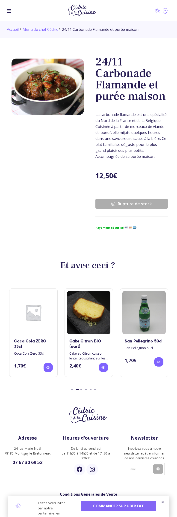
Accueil (13, 29)
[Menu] (9, 11)
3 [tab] (81, 389)
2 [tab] (77, 389)
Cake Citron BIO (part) (85, 344)
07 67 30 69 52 (27, 462)
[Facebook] (79, 469)
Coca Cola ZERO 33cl (30, 344)
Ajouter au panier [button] (48, 367)
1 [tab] (72, 389)
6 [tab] (95, 389)
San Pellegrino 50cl (143, 341)
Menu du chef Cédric (40, 29)
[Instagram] (92, 469)
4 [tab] (86, 389)
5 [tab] (90, 389)
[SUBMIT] (158, 469)
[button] (162, 502)
